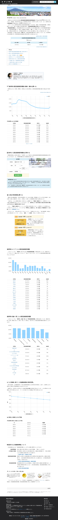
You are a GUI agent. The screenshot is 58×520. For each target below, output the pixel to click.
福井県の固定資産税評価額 (23, 468)
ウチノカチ (42, 480)
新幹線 (14, 360)
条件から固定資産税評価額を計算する (16, 53)
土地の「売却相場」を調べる (14, 55)
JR (14, 374)
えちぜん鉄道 (14, 353)
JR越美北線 (14, 348)
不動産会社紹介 (48, 508)
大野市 (14, 286)
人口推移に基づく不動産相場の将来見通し (17, 60)
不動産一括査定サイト (49, 506)
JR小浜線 (14, 372)
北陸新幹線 (14, 358)
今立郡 (14, 306)
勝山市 (14, 288)
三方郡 (14, 301)
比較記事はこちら (15, 209)
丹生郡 (14, 299)
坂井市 (14, 295)
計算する (18, 175)
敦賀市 (14, 282)
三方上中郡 (14, 305)
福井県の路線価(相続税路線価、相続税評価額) (27, 461)
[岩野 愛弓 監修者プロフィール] (21, 74)
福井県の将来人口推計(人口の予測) (16, 62)
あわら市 (14, 292)
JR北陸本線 (14, 369)
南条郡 (14, 308)
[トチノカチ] (7, 2)
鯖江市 (14, 290)
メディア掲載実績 (49, 504)
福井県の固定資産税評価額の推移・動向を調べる (18, 51)
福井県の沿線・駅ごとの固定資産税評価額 (17, 58)
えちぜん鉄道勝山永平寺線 (14, 351)
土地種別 (11, 171)
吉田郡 (14, 297)
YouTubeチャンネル (22, 509)
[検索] (55, 2)
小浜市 (14, 284)
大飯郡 (14, 303)
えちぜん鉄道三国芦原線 (14, 365)
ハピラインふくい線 (14, 355)
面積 (12, 165)
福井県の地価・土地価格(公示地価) (25, 454)
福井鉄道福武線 (14, 362)
